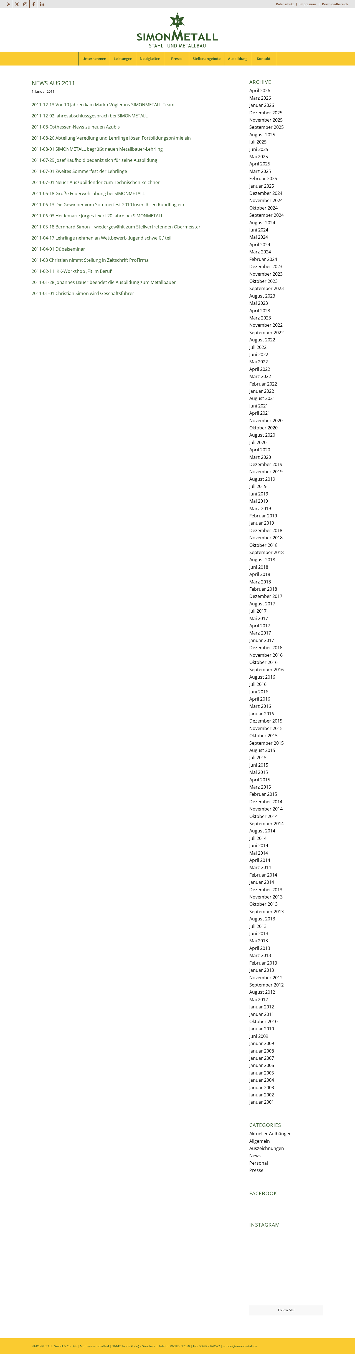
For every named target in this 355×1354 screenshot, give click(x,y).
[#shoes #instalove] (261, 1293)
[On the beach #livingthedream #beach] (286, 1267)
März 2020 (260, 457)
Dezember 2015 (265, 721)
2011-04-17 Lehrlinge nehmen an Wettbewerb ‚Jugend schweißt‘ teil (101, 238)
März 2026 (260, 98)
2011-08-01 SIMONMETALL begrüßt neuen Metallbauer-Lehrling (97, 149)
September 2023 (266, 288)
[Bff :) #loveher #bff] (261, 1267)
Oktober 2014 (263, 816)
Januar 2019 (261, 523)
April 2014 (259, 860)
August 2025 (262, 135)
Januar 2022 (261, 391)
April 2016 (259, 699)
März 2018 (260, 582)
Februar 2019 (263, 516)
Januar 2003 (261, 1087)
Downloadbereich (335, 4)
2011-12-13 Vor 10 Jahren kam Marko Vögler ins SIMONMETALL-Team (103, 105)
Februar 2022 (263, 384)
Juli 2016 (258, 684)
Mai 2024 (258, 237)
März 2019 (260, 508)
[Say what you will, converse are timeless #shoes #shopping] (286, 1293)
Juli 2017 (258, 611)
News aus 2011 (53, 83)
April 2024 (259, 244)
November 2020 (266, 420)
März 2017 (260, 633)
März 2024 (260, 252)
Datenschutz (285, 4)
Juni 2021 (258, 406)
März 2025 (260, 171)
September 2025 (266, 127)
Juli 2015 (258, 757)
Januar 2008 (261, 1051)
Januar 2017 (261, 640)
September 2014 (266, 824)
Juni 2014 (258, 845)
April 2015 (259, 780)
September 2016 (266, 669)
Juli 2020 (258, 442)
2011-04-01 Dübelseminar (58, 249)
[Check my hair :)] (311, 1293)
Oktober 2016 (263, 662)
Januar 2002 (261, 1095)
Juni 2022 (258, 354)
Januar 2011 (261, 1014)
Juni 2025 (258, 149)
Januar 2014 (261, 882)
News (255, 1155)
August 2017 (262, 604)
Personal (258, 1163)
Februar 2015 (263, 794)
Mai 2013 (258, 941)
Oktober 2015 (263, 736)
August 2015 (262, 750)
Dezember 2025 (265, 113)
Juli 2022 (258, 347)
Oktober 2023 (263, 281)
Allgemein (259, 1141)
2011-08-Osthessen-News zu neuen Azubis (76, 127)
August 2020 (262, 435)
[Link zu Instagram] (25, 4)
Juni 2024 (258, 230)
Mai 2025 (258, 156)
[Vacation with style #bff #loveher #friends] (286, 1242)
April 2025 (259, 164)
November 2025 (266, 120)
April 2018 (259, 574)
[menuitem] (285, 4)
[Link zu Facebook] (34, 4)
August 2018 (262, 560)
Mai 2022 (258, 362)
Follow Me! (286, 1310)
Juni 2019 (258, 494)
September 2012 (266, 985)
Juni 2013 (258, 933)
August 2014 (262, 831)
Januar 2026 (261, 105)
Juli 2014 (258, 838)
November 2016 (266, 655)
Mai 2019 (258, 501)
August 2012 (262, 992)
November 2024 (266, 200)
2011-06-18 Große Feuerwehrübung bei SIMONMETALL (88, 193)
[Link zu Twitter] (17, 4)
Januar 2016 (261, 714)
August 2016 (262, 677)
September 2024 (266, 215)
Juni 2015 (258, 765)
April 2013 (259, 948)
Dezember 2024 (265, 193)
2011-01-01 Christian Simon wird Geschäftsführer (83, 293)
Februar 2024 (263, 259)
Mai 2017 (258, 618)
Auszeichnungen (266, 1148)
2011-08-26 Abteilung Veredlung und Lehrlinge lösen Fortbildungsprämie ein (111, 138)
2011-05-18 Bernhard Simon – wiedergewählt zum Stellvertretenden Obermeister (116, 227)
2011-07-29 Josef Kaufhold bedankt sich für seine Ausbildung (94, 160)
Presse (256, 1170)
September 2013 (266, 911)
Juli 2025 (258, 142)
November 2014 (266, 809)
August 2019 (262, 479)
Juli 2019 (258, 486)
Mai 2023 (258, 303)
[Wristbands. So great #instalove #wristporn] (311, 1267)
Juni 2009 (258, 1036)
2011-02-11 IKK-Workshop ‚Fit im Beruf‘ (72, 271)
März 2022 (260, 376)
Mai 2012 (258, 999)
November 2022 (266, 325)
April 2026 (259, 90)
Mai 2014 (258, 853)
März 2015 (260, 787)
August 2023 (262, 296)
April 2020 (259, 450)
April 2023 (259, 311)
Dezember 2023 (265, 266)
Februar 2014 (263, 875)
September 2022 (266, 332)
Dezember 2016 (265, 648)
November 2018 (266, 538)
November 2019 (266, 472)
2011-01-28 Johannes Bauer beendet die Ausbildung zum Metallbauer (104, 282)
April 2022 (259, 369)
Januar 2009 (261, 1043)
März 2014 (260, 867)
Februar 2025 (263, 178)
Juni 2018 (258, 567)
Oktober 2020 (263, 428)
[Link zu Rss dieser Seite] (9, 4)
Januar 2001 (261, 1102)
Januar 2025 (261, 186)
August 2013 (262, 919)
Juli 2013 (258, 926)
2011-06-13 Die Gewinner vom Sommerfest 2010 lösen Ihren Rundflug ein (108, 205)
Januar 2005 (261, 1073)
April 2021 (259, 413)
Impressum (308, 4)
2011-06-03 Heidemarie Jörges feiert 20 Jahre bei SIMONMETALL (97, 216)
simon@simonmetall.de (240, 1346)
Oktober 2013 (263, 904)
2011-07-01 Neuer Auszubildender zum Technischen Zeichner (96, 182)
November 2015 (266, 728)
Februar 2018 (263, 589)
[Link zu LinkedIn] (42, 4)
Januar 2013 (261, 970)
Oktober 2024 (263, 208)
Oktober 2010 (263, 1021)
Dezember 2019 (265, 464)
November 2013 (266, 897)
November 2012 (266, 978)
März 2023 (260, 318)
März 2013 (260, 955)
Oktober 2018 (263, 545)
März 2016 (260, 706)
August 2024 (262, 223)
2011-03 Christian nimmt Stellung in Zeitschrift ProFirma (90, 260)
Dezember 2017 (265, 596)
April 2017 (259, 626)
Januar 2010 (261, 1029)
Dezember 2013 (265, 890)
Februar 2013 (263, 963)
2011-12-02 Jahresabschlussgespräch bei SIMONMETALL (90, 116)
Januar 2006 (261, 1065)
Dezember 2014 (265, 802)
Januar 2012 (261, 1007)
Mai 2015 (258, 772)
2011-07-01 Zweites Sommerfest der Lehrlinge (79, 171)
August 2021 (262, 398)
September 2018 (266, 552)
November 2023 (266, 274)
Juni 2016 (258, 692)
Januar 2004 (261, 1080)
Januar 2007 (261, 1058)
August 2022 (262, 340)
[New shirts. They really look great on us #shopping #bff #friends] (261, 1242)
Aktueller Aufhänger (270, 1134)
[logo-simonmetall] (177, 30)
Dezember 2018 (265, 530)
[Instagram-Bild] (311, 1242)
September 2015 (266, 743)
